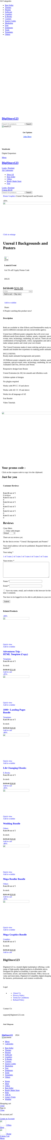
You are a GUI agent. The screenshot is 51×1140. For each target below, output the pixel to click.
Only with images (13, 531)
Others (5, 828)
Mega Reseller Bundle (14, 879)
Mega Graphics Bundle (15, 934)
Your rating (8, 552)
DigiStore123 (10, 118)
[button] (7, 672)
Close (2, 1106)
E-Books (6, 773)
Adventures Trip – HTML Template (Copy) (15, 653)
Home (5, 196)
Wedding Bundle (11, 823)
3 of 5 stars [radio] (25, 556)
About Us (17, 993)
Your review (8, 561)
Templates (7, 659)
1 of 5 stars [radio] (7, 556)
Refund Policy (18, 1000)
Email (6, 586)
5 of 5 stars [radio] (43, 556)
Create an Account (7, 1119)
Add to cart (8, 294)
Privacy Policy (18, 995)
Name (6, 581)
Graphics (12, 196)
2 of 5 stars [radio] (16, 556)
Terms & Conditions (21, 998)
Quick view (7, 644)
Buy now (17, 294)
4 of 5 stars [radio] (34, 556)
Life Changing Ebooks (14, 768)
